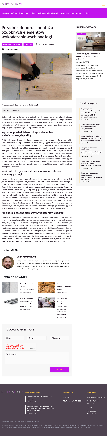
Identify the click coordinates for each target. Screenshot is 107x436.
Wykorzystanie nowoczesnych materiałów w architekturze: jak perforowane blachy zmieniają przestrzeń (91, 113)
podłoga (28, 44)
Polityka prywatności (72, 401)
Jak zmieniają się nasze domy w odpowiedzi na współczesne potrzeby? (88, 56)
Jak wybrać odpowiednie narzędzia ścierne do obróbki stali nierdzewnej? (91, 163)
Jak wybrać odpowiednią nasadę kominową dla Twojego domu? (90, 126)
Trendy (90, 407)
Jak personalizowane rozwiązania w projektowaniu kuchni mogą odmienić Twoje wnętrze (91, 151)
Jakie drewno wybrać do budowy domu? (64, 286)
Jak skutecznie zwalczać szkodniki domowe (39, 398)
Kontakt (66, 397)
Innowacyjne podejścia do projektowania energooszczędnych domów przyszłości (91, 176)
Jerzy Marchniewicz (46, 44)
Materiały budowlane (12, 44)
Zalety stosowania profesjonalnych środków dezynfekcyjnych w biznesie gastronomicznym (41, 408)
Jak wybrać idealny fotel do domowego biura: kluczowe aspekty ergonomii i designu (91, 138)
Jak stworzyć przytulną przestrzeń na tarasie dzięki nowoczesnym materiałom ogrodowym (62, 306)
